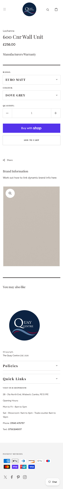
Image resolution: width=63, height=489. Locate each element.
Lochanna (8, 30)
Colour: (8, 88)
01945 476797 (17, 423)
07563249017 (15, 429)
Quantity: (9, 105)
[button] (5, 9)
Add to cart (31, 140)
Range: (7, 72)
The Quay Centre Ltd (13, 355)
